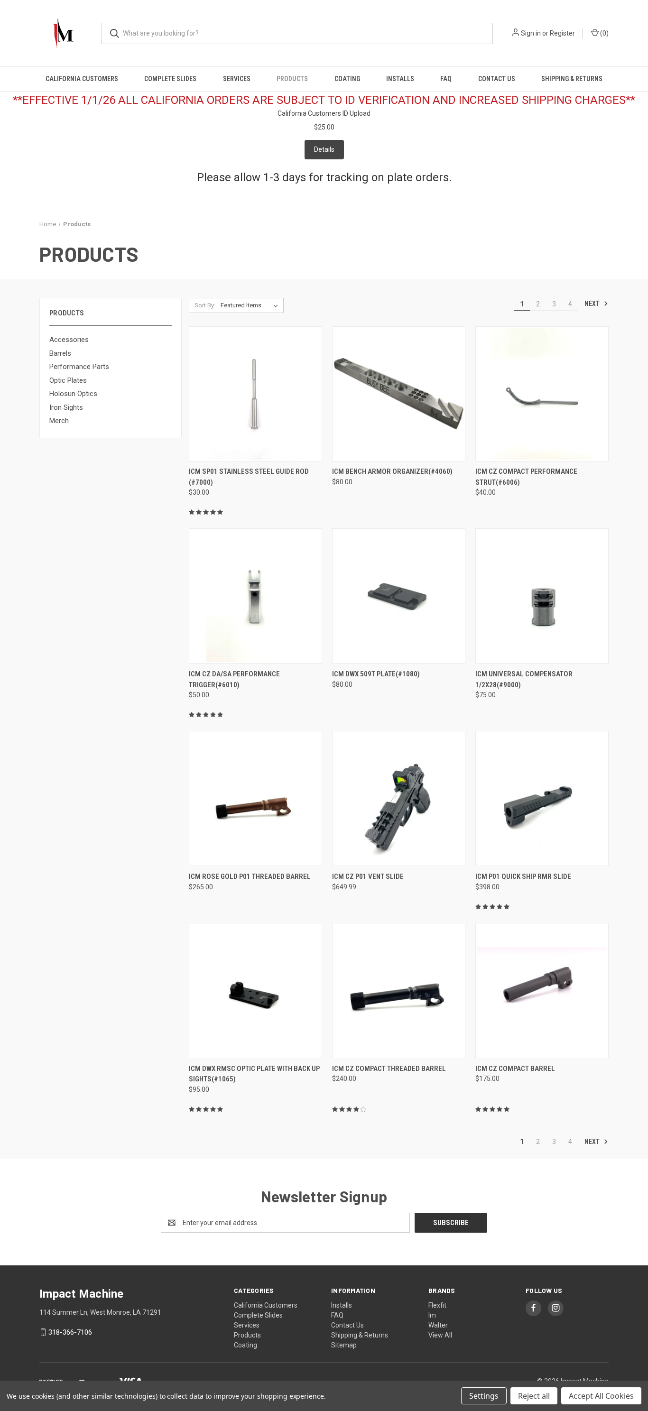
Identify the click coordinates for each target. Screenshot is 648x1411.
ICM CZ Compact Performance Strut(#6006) (526, 477)
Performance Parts (79, 366)
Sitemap (344, 1345)
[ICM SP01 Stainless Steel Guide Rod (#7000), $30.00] (255, 394)
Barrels (60, 353)
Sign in (531, 33)
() (604, 33)
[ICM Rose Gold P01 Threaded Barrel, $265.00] (255, 798)
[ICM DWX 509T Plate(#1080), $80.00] (398, 596)
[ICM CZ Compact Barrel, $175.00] (542, 990)
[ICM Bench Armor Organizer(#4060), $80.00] (398, 394)
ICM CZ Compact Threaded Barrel (389, 1068)
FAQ (446, 79)
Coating (347, 79)
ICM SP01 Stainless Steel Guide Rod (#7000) (249, 477)
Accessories (69, 339)
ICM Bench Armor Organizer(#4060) (392, 471)
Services (236, 79)
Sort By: (204, 305)
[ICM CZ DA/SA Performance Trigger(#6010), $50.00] (255, 596)
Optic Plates (68, 380)
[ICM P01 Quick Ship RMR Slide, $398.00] (542, 798)
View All (440, 1335)
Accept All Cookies (601, 1396)
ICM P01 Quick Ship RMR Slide (523, 876)
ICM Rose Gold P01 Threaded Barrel (250, 876)
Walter (438, 1325)
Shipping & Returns (571, 79)
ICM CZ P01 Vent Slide (368, 876)
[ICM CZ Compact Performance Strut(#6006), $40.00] (542, 394)
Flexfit (437, 1305)
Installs (400, 79)
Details (324, 149)
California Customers (82, 79)
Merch (59, 420)
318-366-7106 (70, 1332)
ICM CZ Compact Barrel (515, 1068)
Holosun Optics (73, 393)
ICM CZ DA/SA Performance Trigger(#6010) (234, 679)
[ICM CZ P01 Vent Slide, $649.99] (398, 798)
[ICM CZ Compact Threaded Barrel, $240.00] (398, 990)
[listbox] (251, 305)
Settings (484, 1396)
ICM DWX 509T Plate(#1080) (376, 674)
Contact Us (496, 79)
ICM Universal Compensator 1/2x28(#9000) (524, 679)
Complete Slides (170, 79)
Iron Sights (66, 407)
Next (592, 303)
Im (432, 1315)
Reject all (534, 1396)
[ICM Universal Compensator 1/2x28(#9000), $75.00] (542, 596)
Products (292, 79)
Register (562, 33)
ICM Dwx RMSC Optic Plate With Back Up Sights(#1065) (254, 1074)
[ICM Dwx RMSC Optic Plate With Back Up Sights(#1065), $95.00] (255, 990)
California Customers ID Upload (324, 113)
